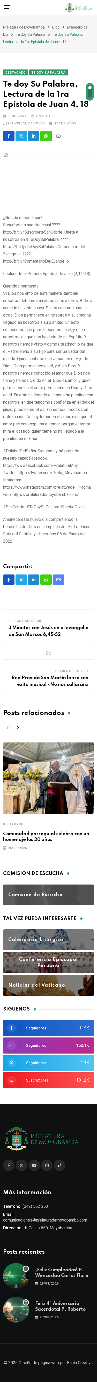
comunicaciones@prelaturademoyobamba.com (45, 1220)
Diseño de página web (39, 1362)
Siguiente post (69, 671)
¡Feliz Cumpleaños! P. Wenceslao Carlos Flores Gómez (62, 1276)
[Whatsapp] (46, 136)
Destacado (13, 824)
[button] (7, 727)
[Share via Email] (58, 136)
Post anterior (27, 621)
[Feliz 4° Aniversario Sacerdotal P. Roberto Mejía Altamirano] (16, 1310)
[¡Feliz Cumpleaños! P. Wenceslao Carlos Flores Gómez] (16, 1276)
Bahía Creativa (80, 1362)
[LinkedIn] (33, 136)
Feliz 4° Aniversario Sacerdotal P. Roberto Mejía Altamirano (60, 1309)
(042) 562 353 (35, 1206)
